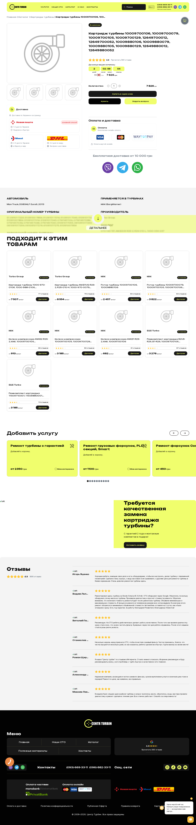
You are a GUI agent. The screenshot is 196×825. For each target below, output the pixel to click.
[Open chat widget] (190, 819)
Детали (42, 299)
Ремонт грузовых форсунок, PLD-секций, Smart (114, 447)
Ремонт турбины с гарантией (37, 445)
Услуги (45, 7)
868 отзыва (35, 576)
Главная (11, 17)
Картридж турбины (42, 17)
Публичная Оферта (97, 806)
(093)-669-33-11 (164, 5)
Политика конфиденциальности (57, 806)
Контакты (92, 7)
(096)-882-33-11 (164, 7)
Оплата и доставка (16, 806)
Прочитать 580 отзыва (152, 750)
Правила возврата (130, 806)
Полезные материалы (32, 751)
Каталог (70, 7)
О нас (81, 7)
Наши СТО (57, 7)
